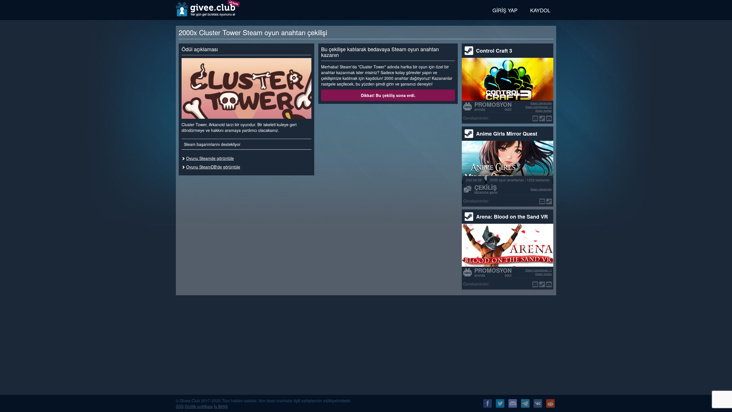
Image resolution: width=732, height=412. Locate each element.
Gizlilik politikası (199, 406)
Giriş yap (505, 10)
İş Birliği (221, 406)
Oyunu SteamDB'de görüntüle (213, 167)
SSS (180, 406)
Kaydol (540, 10)
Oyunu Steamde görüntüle (210, 158)
